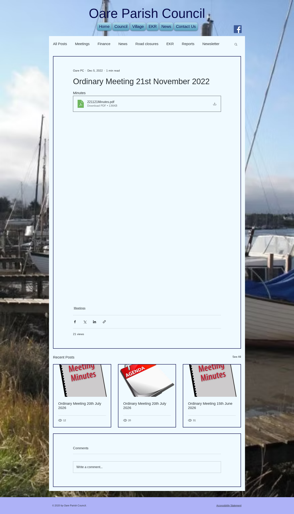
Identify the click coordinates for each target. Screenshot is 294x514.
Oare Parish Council (147, 13)
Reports (188, 44)
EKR (170, 44)
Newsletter (210, 44)
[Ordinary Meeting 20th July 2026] (82, 381)
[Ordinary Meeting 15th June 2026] (212, 381)
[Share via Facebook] (75, 322)
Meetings (82, 44)
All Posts (60, 44)
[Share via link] (104, 322)
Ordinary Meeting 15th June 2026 (210, 406)
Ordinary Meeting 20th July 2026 (79, 406)
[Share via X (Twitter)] (85, 322)
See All (236, 356)
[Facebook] (238, 29)
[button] (236, 44)
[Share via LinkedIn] (94, 322)
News (122, 44)
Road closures (146, 44)
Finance (104, 44)
